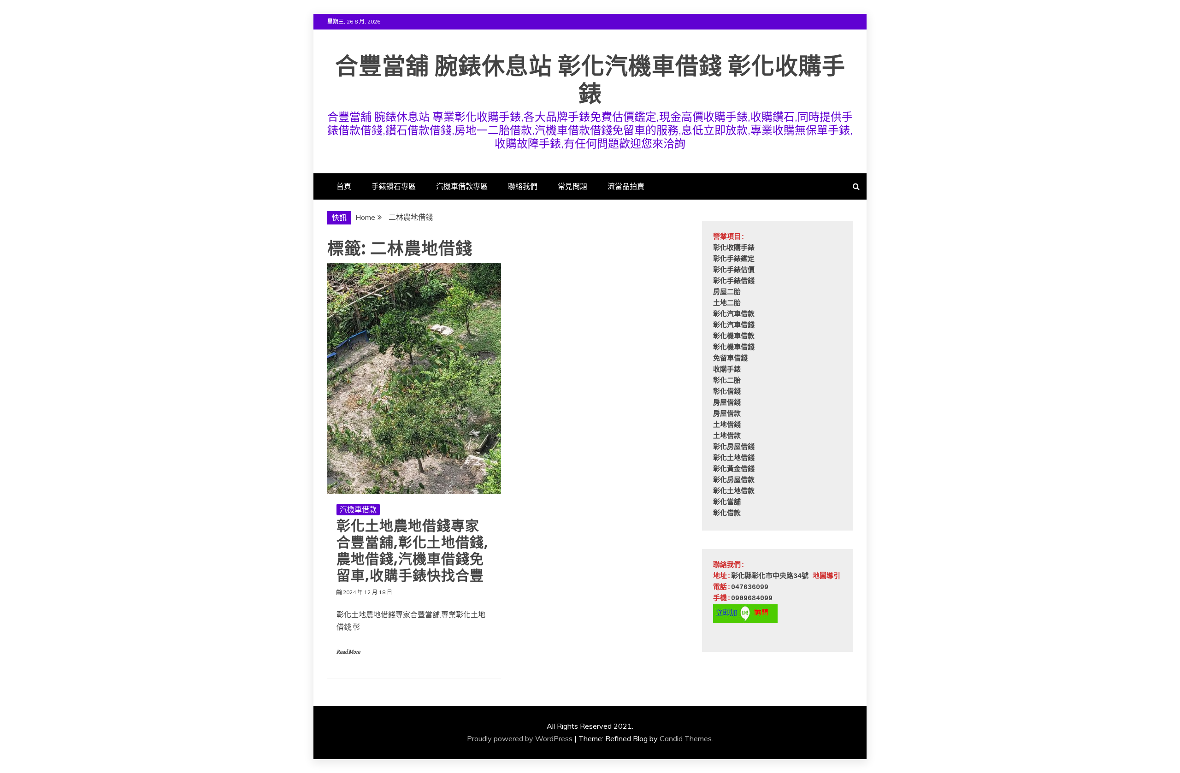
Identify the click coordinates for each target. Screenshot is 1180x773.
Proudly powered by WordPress (519, 738)
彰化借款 (727, 514)
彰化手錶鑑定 (734, 259)
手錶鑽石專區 (394, 186)
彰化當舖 (727, 503)
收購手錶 (727, 370)
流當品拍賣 (626, 186)
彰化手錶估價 (734, 270)
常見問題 (572, 186)
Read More (348, 652)
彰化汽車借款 (734, 315)
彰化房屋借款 (734, 480)
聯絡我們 (522, 186)
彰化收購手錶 (734, 248)
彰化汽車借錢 (734, 326)
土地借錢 (727, 425)
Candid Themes (686, 738)
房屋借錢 (727, 403)
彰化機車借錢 (734, 348)
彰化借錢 (727, 392)
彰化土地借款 (734, 492)
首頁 (343, 186)
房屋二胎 (727, 292)
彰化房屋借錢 (734, 447)
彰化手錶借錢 (734, 281)
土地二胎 (727, 303)
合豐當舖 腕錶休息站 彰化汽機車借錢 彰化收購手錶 (590, 80)
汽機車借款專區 (462, 186)
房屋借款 (727, 414)
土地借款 (727, 436)
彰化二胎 (727, 381)
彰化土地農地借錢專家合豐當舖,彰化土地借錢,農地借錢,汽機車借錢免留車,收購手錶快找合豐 (412, 550)
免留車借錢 (730, 359)
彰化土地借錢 (734, 458)
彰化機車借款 (734, 337)
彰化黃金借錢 (734, 469)
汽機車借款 (358, 509)
